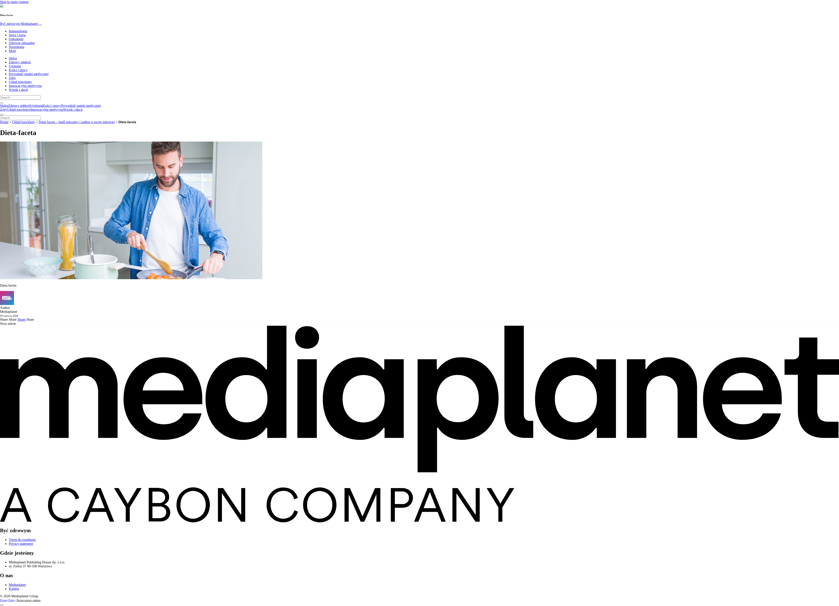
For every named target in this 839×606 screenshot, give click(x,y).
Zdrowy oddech (20, 62)
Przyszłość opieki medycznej (29, 74)
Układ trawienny (20, 82)
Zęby (12, 78)
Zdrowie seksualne (22, 43)
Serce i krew (17, 35)
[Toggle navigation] (40, 25)
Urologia (15, 66)
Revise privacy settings (29, 600)
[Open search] (1, 103)
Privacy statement (21, 543)
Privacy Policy (7, 600)
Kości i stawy (18, 70)
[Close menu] (1, 114)
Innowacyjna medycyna (25, 86)
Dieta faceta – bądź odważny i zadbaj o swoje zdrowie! (77, 122)
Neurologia (16, 47)
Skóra (13, 58)
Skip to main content (14, 2)
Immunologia (18, 31)
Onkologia (16, 39)
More (12, 51)
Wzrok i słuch (18, 90)
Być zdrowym (19, 24)
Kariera (14, 588)
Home (4, 122)
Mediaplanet (17, 585)
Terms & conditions (22, 540)
